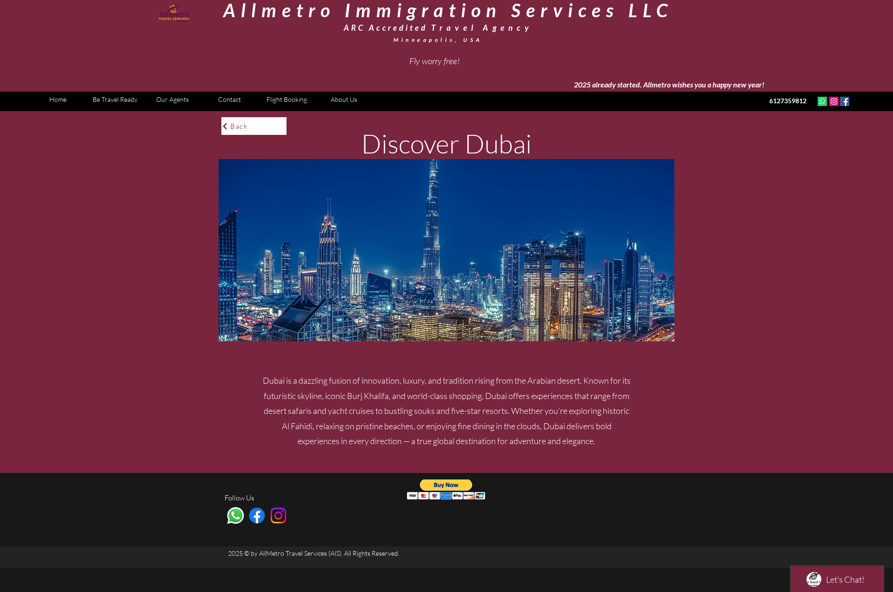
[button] (446, 489)
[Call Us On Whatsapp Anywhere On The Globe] (235, 515)
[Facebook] (844, 101)
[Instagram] (834, 101)
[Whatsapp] (822, 101)
